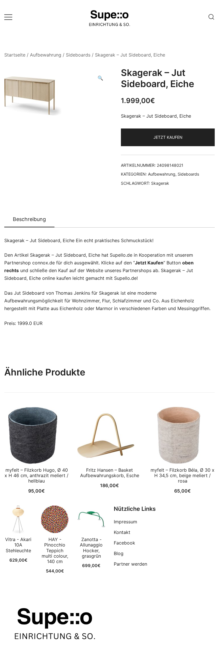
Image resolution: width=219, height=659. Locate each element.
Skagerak (160, 183)
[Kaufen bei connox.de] (91, 519)
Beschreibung (29, 219)
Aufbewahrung (45, 55)
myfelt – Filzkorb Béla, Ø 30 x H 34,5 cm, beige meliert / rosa (182, 475)
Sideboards (78, 55)
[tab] (29, 219)
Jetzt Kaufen (167, 137)
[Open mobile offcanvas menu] (8, 17)
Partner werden (130, 564)
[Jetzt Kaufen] (18, 519)
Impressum (125, 522)
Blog (118, 553)
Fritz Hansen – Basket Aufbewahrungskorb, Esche (109, 472)
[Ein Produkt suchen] (211, 17)
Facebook (124, 543)
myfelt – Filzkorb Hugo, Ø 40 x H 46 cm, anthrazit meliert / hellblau (36, 475)
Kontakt (122, 532)
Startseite (14, 55)
